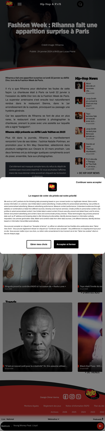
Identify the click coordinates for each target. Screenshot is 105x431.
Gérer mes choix (38, 244)
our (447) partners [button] (17, 201)
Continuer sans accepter (89, 182)
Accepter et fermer (66, 244)
